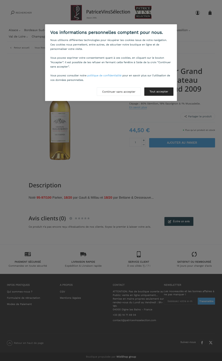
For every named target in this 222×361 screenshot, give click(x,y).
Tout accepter (159, 91)
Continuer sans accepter (118, 91)
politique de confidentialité (104, 75)
